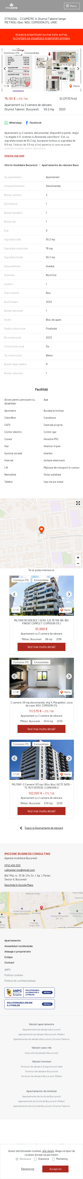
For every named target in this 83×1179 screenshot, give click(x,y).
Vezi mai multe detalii (41, 647)
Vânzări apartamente (41, 1024)
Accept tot (55, 1169)
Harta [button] (76, 86)
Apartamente (12, 940)
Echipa (8, 957)
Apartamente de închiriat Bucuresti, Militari (41, 1101)
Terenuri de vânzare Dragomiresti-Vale (42, 1066)
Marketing (61, 1158)
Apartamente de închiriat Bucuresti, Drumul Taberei (41, 1105)
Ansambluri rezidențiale (18, 946)
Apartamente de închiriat (41, 1091)
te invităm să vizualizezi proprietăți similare (41, 38)
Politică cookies (13, 975)
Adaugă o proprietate (17, 951)
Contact (9, 962)
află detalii (48, 1151)
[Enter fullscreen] (78, 503)
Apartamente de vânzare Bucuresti (41, 1029)
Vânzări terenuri (41, 1061)
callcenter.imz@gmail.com (19, 870)
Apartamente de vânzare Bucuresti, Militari (41, 1034)
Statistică (43, 1158)
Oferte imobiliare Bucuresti (20, 165)
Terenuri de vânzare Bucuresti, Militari (41, 1076)
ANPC (7, 969)
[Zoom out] (78, 563)
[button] (5, 69)
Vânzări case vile (42, 1047)
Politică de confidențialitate (20, 980)
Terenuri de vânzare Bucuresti (41, 1071)
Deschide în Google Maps (18, 885)
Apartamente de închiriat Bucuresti (41, 1096)
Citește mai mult (14, 155)
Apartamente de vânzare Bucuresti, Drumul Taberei (41, 1039)
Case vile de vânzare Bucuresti (41, 1052)
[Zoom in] (78, 557)
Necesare (25, 1158)
